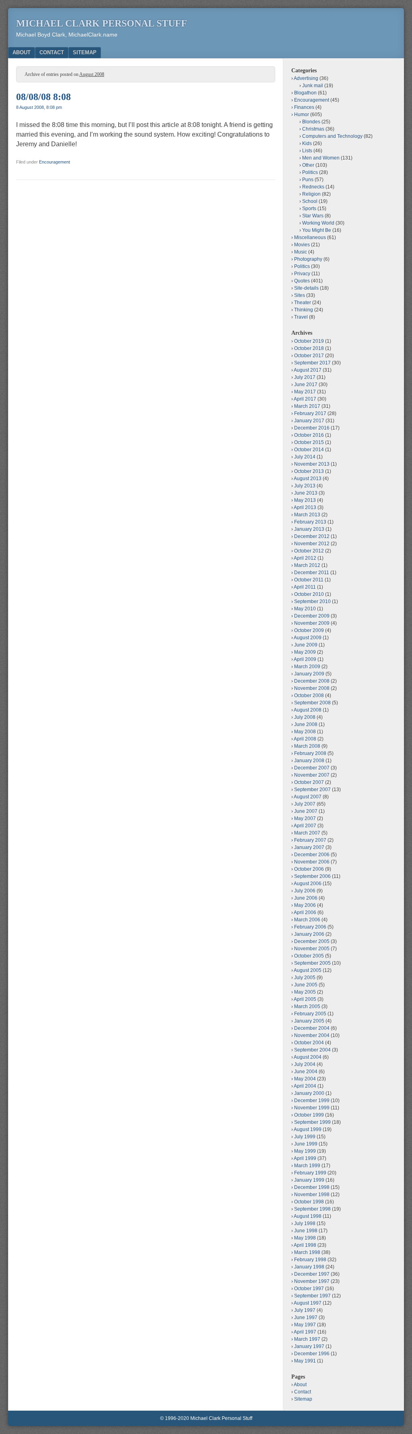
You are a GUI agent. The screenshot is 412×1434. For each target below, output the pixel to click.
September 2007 (312, 789)
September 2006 (312, 876)
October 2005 (309, 956)
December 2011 (311, 572)
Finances (304, 107)
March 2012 (307, 565)
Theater (302, 302)
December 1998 (312, 1187)
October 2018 (309, 348)
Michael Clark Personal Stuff (101, 23)
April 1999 (305, 1158)
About (21, 52)
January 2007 (309, 847)
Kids (307, 143)
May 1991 (305, 1361)
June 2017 (305, 384)
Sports (309, 208)
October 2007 (309, 782)
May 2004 (305, 1079)
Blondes (311, 122)
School (309, 201)
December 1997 (312, 1274)
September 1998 (312, 1209)
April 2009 (305, 659)
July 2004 (304, 1064)
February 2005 (310, 1014)
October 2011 (308, 580)
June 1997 (305, 1317)
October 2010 (309, 594)
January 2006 (309, 934)
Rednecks (313, 187)
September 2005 (312, 963)
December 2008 (312, 681)
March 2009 (307, 666)
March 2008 (307, 746)
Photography (308, 259)
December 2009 (312, 616)
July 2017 (304, 377)
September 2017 (312, 363)
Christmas (313, 129)
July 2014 (304, 457)
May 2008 (305, 731)
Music (300, 252)
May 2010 (305, 609)
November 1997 (312, 1281)
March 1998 (307, 1252)
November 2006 (312, 862)
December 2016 (312, 428)
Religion (311, 194)
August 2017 (307, 370)
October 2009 (309, 630)
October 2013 (309, 471)
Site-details (306, 288)
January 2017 (309, 420)
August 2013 (307, 478)
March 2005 (307, 1006)
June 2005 (305, 985)
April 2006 (305, 912)
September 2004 (312, 1050)
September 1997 (312, 1296)
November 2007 (312, 775)
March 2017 (307, 406)
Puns (307, 179)
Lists (307, 150)
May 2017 (305, 392)
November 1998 (312, 1194)
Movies (302, 245)
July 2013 (304, 486)
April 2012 (305, 558)
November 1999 (312, 1108)
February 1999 (310, 1173)
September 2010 (312, 601)
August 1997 (307, 1303)
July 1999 (304, 1136)
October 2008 (309, 695)
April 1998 (305, 1245)
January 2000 (309, 1093)
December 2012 (312, 536)
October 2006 (309, 869)
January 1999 (309, 1180)
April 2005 (305, 999)
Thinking (303, 310)
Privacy (302, 273)
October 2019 (309, 341)
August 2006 (307, 883)
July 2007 (304, 804)
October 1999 (309, 1115)
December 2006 (312, 854)
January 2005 (309, 1021)
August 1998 (307, 1216)
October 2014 (309, 449)
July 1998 (304, 1223)
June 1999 (305, 1144)
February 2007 (310, 840)
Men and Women (321, 158)
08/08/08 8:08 (43, 97)
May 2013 (305, 500)
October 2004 (309, 1042)
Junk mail (312, 85)
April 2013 (305, 507)
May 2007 (305, 818)
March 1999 (307, 1165)
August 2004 (307, 1057)
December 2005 (312, 941)
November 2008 (312, 688)
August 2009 (307, 637)
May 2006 (305, 905)
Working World (318, 223)
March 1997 (307, 1339)
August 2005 (307, 970)
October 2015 (309, 442)
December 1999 (312, 1100)
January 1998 (309, 1267)
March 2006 (307, 920)
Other (308, 165)
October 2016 (309, 435)
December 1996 (312, 1353)
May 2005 (305, 992)
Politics (310, 172)
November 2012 (312, 543)
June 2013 (305, 493)
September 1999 (312, 1122)
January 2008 (309, 760)
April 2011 (305, 587)
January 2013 (309, 529)
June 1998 (305, 1231)
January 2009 (309, 674)
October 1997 (309, 1288)
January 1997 (309, 1346)
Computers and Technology (332, 136)
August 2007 (307, 797)
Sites (299, 295)
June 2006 (305, 898)
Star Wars (312, 216)
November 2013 (312, 464)
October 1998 (309, 1202)
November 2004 (312, 1035)
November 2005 (312, 948)
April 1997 (305, 1332)
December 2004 (312, 1028)
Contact (51, 52)
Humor (301, 114)
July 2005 (304, 977)
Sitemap (85, 52)
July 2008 (304, 717)
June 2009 (305, 645)
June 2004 (305, 1071)
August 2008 (307, 710)
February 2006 (310, 927)
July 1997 (304, 1310)
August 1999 (307, 1129)
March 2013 (307, 515)
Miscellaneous (310, 237)
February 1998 (310, 1259)
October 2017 (309, 355)
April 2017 (305, 399)
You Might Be (316, 230)
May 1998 (305, 1238)
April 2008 (305, 739)
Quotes (302, 281)
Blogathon (305, 93)
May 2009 (305, 652)
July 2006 (304, 891)
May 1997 (305, 1325)
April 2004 (305, 1086)
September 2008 (312, 703)
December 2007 (312, 768)
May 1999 (305, 1151)
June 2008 (305, 724)
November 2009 (312, 623)
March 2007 (307, 833)
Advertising (306, 78)
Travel (301, 317)
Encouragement (54, 162)
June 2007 (305, 811)
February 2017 (310, 413)
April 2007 (305, 825)
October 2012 (309, 551)
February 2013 (310, 522)
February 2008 (310, 753)
